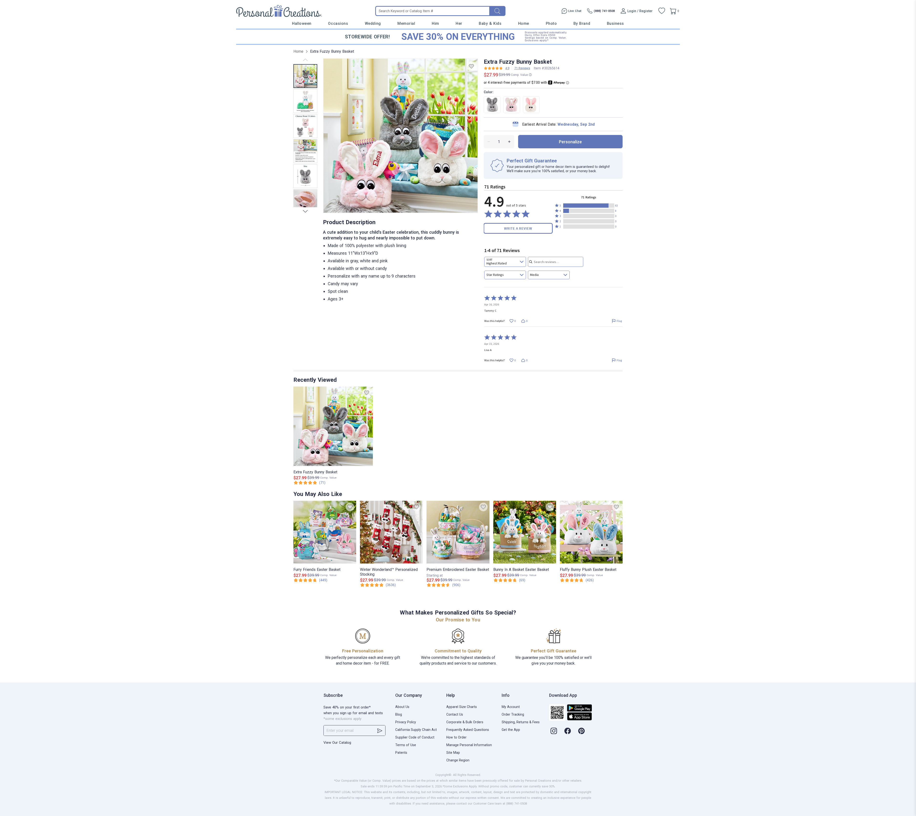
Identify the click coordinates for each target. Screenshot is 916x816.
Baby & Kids (490, 23)
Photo (551, 23)
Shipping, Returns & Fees (521, 722)
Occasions (338, 23)
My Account (511, 707)
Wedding (373, 23)
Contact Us (454, 714)
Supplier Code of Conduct (414, 737)
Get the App (511, 730)
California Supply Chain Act (416, 730)
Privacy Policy (405, 722)
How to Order (456, 737)
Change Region (457, 760)
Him (435, 23)
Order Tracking (513, 714)
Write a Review (518, 228)
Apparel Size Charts (461, 707)
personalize (570, 141)
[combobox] (505, 262)
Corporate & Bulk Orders (464, 722)
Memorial (406, 23)
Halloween (302, 23)
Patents (401, 752)
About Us (402, 707)
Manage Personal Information (469, 745)
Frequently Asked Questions (467, 730)
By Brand (581, 23)
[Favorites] (662, 11)
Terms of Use (405, 745)
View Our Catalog (337, 742)
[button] (589, 205)
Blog (398, 714)
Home (523, 23)
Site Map (453, 752)
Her (459, 23)
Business (615, 23)
